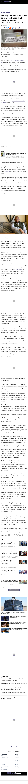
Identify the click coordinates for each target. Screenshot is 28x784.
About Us (16, 764)
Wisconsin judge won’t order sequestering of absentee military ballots (16, 153)
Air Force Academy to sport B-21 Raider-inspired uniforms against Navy (17, 617)
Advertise (3, 764)
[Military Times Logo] (8, 1)
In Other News (5, 539)
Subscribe (17, 755)
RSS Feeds (17, 758)
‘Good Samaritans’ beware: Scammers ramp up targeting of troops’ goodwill (8, 562)
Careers (16, 766)
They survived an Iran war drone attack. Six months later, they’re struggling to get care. (13, 693)
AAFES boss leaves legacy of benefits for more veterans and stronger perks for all (8, 543)
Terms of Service (4, 757)
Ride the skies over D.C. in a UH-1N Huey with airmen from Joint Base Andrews (13, 613)
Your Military (5, 12)
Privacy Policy (4, 755)
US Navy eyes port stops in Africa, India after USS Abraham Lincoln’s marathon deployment (12, 688)
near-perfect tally (17, 269)
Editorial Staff (4, 769)
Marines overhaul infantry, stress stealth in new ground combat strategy (14, 684)
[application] (14, 604)
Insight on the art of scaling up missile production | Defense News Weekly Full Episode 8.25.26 (18, 629)
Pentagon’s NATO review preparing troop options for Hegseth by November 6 (13, 697)
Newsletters (17, 757)
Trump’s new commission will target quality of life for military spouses (9, 552)
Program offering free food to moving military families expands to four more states (9, 572)
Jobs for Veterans (18, 767)
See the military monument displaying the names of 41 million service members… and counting (17, 623)
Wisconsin (7, 171)
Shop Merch (17, 760)
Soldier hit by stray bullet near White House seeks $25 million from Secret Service (9, 581)
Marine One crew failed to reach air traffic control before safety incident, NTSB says (12, 679)
